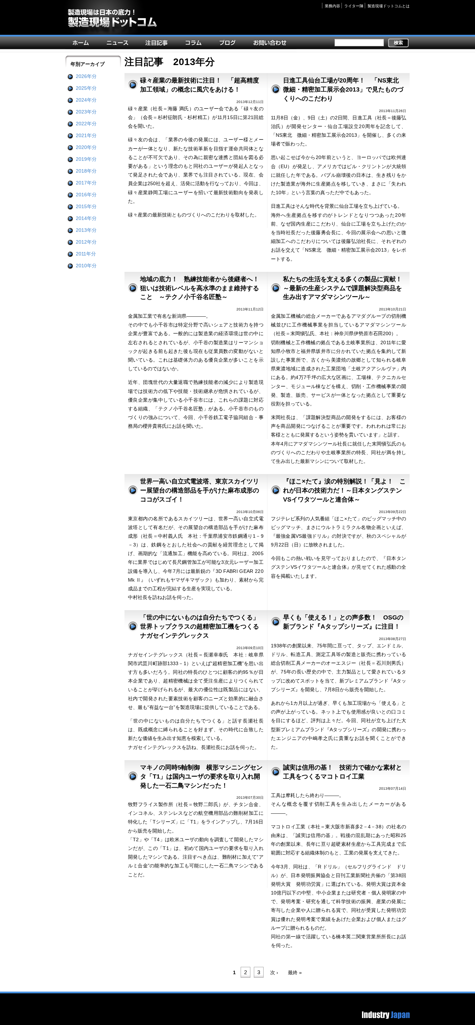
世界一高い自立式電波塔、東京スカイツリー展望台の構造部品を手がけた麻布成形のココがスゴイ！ (199, 490)
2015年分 (86, 206)
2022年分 (86, 123)
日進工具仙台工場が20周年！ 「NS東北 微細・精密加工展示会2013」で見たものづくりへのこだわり (344, 89)
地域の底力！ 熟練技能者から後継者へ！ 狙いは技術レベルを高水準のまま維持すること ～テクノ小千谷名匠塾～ (202, 288)
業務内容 (332, 6)
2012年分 (86, 242)
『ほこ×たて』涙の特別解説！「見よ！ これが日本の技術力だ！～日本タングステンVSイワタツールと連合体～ (344, 490)
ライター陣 (353, 6)
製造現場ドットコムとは (389, 6)
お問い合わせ (271, 44)
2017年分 (86, 183)
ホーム (82, 44)
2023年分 (86, 112)
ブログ (229, 44)
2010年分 (86, 265)
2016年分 (86, 194)
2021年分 (86, 135)
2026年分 (86, 76)
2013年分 (86, 230)
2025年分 (86, 88)
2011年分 (86, 254)
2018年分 (86, 171)
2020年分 (86, 147)
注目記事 (158, 44)
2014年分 (86, 218)
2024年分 (86, 100)
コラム (195, 44)
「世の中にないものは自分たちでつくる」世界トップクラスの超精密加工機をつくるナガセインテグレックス (199, 626)
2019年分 (86, 159)
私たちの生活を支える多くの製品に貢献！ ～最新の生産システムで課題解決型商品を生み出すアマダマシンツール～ (345, 288)
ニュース (118, 44)
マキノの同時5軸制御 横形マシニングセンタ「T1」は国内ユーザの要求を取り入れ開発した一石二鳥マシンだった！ (201, 776)
